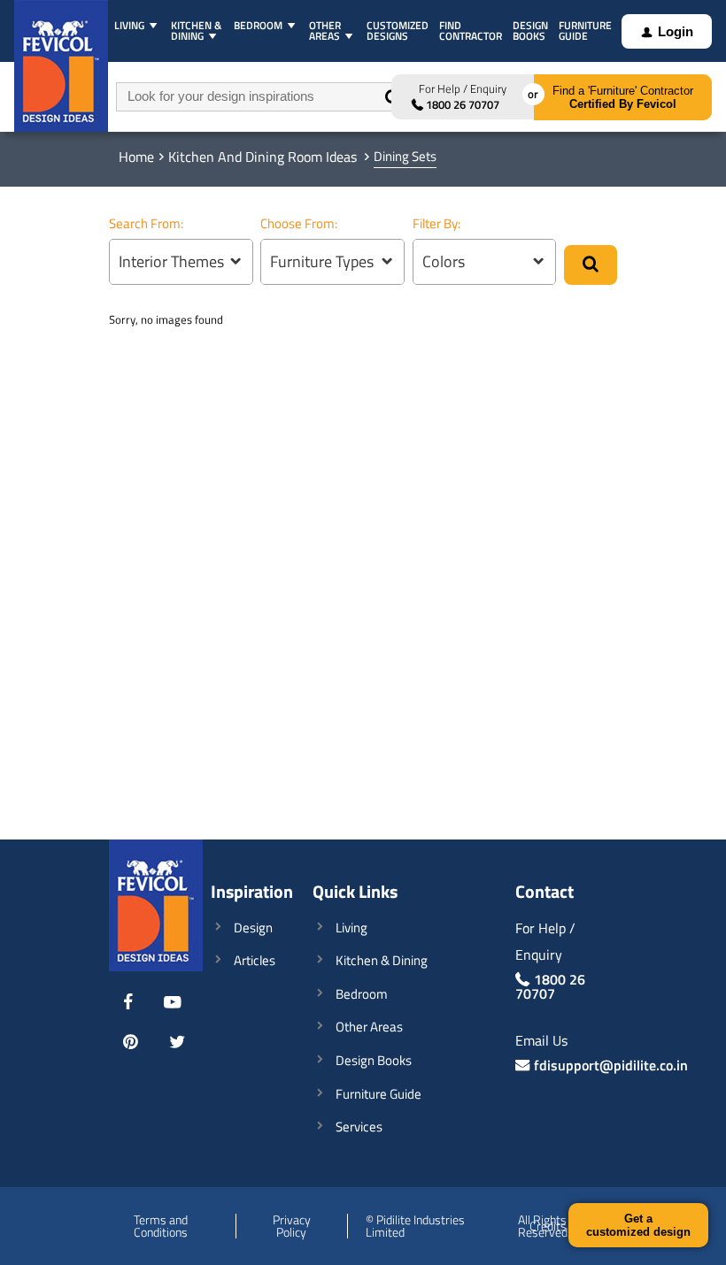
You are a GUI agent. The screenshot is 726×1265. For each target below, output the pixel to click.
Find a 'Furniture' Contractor (622, 97)
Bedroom (362, 994)
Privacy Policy (292, 1226)
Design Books (374, 1060)
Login (675, 32)
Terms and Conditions (161, 1226)
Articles (254, 960)
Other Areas (369, 1026)
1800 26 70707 (462, 105)
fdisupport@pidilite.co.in (611, 1065)
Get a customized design (638, 1225)
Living (351, 927)
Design (253, 927)
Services (359, 1126)
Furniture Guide (378, 1094)
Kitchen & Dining (382, 960)
